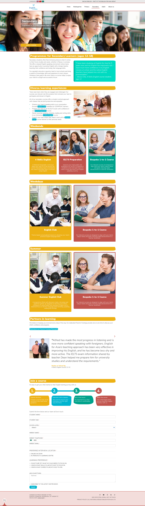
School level (34, 425)
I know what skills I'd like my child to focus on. (48, 465)
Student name (34, 414)
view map (41, 498)
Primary (87, 7)
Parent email (34, 443)
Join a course (31, 45)
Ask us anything (35, 473)
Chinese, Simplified (40, 1)
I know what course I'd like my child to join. (47, 467)
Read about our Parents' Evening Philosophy (44, 329)
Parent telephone (36, 438)
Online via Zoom (36, 454)
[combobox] (31, 440)
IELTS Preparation (40, 111)
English (37, 1)
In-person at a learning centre (42, 456)
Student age (34, 420)
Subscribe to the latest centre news (44, 484)
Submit (33, 487)
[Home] (33, 7)
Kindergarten (77, 7)
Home (68, 7)
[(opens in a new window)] (100, 495)
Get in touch (111, 497)
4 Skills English (48, 115)
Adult (103, 7)
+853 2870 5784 (96, 497)
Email (104, 497)
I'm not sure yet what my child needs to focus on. (49, 463)
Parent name (34, 432)
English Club (42, 107)
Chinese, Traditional (43, 1)
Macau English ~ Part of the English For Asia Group (99, 1)
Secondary (95, 7)
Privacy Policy (82, 499)
